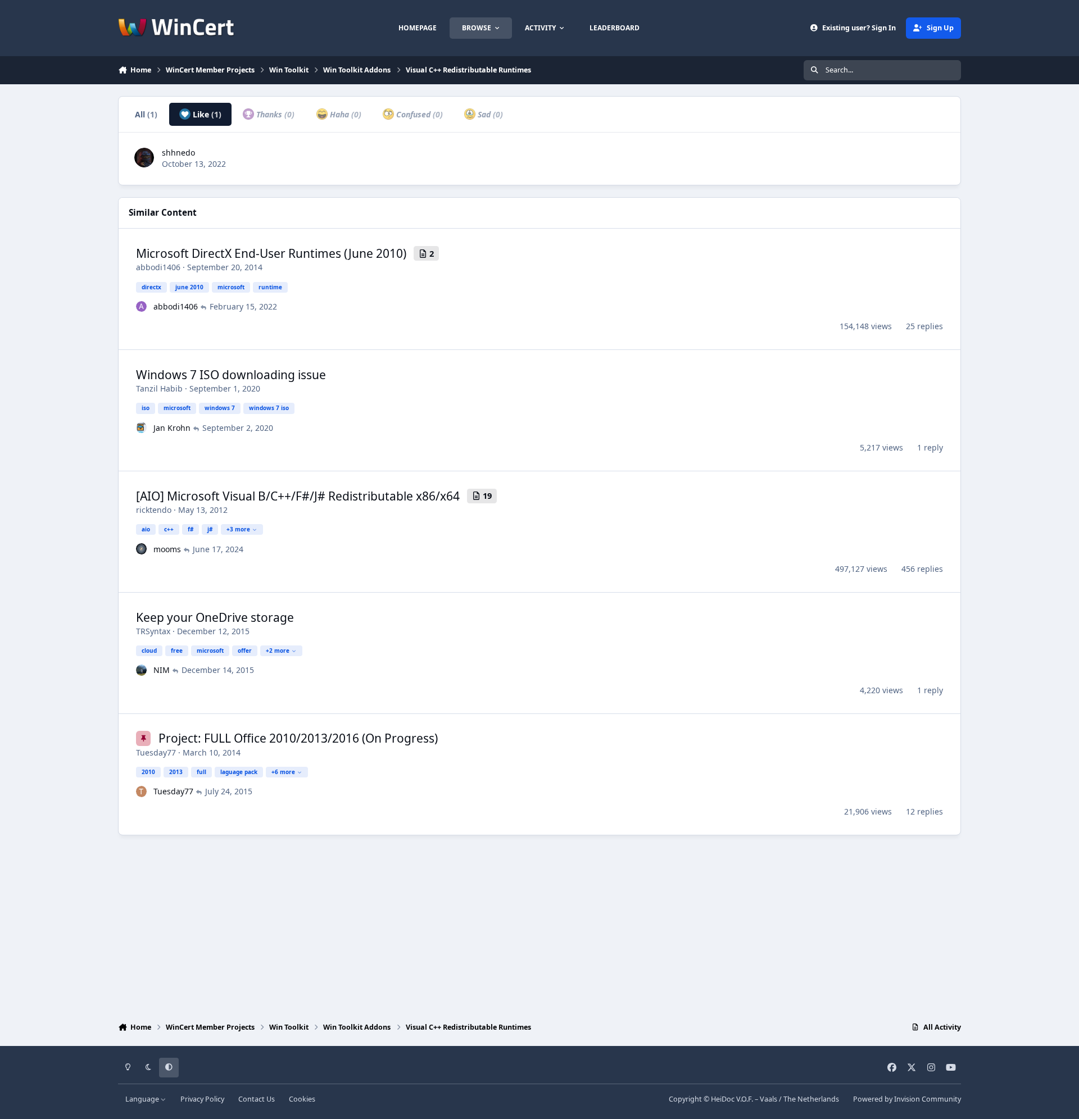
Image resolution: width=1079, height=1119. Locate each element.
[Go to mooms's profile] (141, 548)
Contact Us (256, 1099)
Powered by (907, 1099)
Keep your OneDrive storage (215, 617)
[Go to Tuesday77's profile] (141, 791)
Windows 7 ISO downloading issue (231, 375)
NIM (161, 670)
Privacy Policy (202, 1099)
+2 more (277, 650)
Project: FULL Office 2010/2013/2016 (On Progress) (298, 738)
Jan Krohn (172, 427)
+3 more (238, 529)
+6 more (283, 772)
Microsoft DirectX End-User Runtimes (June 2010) (271, 253)
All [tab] (146, 114)
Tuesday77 (156, 752)
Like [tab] (206, 114)
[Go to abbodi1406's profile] (141, 306)
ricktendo (153, 509)
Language (143, 1099)
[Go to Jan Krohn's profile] (141, 427)
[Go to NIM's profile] (141, 670)
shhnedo (178, 152)
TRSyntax (153, 631)
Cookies (302, 1099)
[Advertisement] (539, 925)
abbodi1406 (158, 267)
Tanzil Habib (159, 388)
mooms (167, 549)
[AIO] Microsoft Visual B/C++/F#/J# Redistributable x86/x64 (298, 496)
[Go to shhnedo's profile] (144, 157)
